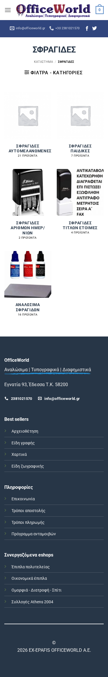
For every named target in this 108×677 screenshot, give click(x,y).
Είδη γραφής (23, 443)
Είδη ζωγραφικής (28, 466)
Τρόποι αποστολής (29, 510)
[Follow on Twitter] (94, 28)
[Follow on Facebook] (87, 28)
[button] (7, 10)
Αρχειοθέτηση (25, 431)
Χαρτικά (19, 454)
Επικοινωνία (23, 499)
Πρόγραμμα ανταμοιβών (34, 534)
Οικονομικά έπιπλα (29, 578)
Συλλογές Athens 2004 (32, 602)
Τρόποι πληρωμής (28, 522)
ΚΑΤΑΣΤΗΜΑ (43, 62)
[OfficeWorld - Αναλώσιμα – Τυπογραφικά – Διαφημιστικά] (53, 10)
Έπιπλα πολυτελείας (31, 567)
